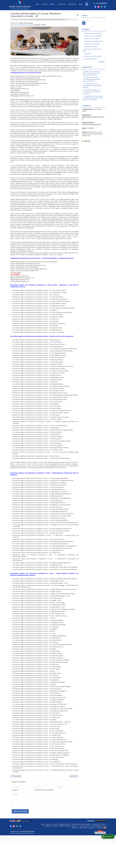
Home (37, 4)
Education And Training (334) (92, 56)
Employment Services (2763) (92, 33)
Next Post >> (74, 776)
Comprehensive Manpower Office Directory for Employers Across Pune (92, 91)
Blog (17, 19)
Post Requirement (98, 826)
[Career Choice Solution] (20, 5)
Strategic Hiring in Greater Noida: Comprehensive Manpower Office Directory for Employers (93, 98)
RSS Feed (87, 141)
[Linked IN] (105, 6)
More (80, 4)
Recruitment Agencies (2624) (93, 36)
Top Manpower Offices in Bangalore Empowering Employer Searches (92, 85)
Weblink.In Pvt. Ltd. (29, 833)
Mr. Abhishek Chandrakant (25, 25)
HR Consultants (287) (90, 59)
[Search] (86, 4)
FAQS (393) (87, 53)
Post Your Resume (85, 826)
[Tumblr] (102, 6)
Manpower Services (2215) (91, 39)
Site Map (99, 828)
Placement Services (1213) (91, 44)
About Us (45, 4)
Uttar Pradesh (23, 19)
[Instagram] (99, 6)
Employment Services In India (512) (92, 50)
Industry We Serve (65, 824)
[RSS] (104, 828)
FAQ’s (103, 824)
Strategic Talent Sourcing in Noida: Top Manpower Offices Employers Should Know (91, 73)
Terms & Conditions (59, 826)
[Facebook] (95, 6)
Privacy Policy (96, 824)
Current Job (61, 4)
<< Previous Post (16, 776)
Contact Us (91, 828)
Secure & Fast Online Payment (81, 824)
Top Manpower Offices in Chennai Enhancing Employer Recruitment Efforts (91, 79)
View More (102, 62)
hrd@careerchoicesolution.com (91, 124)
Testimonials (83, 828)
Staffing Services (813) (90, 46)
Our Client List (72, 4)
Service (52, 4)
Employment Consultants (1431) (93, 41)
